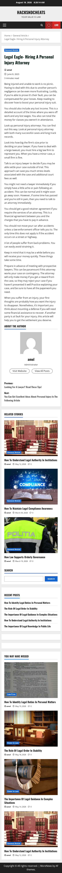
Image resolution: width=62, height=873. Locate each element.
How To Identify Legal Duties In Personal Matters (27, 602)
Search (8, 570)
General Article (11, 50)
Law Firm (11, 694)
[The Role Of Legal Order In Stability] (31, 729)
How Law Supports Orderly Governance (24, 557)
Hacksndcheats (31, 12)
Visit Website (20, 371)
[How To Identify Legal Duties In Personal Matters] (31, 680)
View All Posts (42, 371)
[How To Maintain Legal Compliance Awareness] (31, 487)
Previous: (23, 385)
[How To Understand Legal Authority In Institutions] (31, 438)
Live (56, 25)
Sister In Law (12, 743)
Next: (31, 396)
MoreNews (46, 865)
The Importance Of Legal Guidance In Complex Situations (30, 614)
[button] (4, 25)
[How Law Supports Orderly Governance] (31, 535)
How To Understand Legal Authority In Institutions (30, 460)
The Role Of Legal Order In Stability (20, 608)
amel (9, 70)
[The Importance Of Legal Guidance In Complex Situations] (31, 777)
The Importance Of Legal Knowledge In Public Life (27, 626)
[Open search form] (42, 25)
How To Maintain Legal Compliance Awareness (28, 508)
